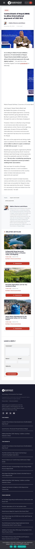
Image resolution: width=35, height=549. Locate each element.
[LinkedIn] (10, 413)
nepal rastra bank (14, 197)
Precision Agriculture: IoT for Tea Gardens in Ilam (14, 506)
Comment (9, 346)
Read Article (18, 263)
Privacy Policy (5, 400)
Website (8, 366)
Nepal (6, 10)
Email (20, 358)
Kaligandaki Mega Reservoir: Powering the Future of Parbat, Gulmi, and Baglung (16, 253)
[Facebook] (3, 413)
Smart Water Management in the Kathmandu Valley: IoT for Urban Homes (16, 318)
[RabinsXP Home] (15, 3)
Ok (11, 546)
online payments (9, 200)
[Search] (30, 3)
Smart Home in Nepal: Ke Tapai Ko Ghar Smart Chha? (15, 511)
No (15, 546)
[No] (33, 545)
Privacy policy (21, 546)
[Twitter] (7, 413)
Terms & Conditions (13, 400)
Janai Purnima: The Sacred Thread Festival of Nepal (15, 428)
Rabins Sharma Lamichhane (17, 23)
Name (8, 358)
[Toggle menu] (4, 2)
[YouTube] (14, 413)
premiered (23, 63)
